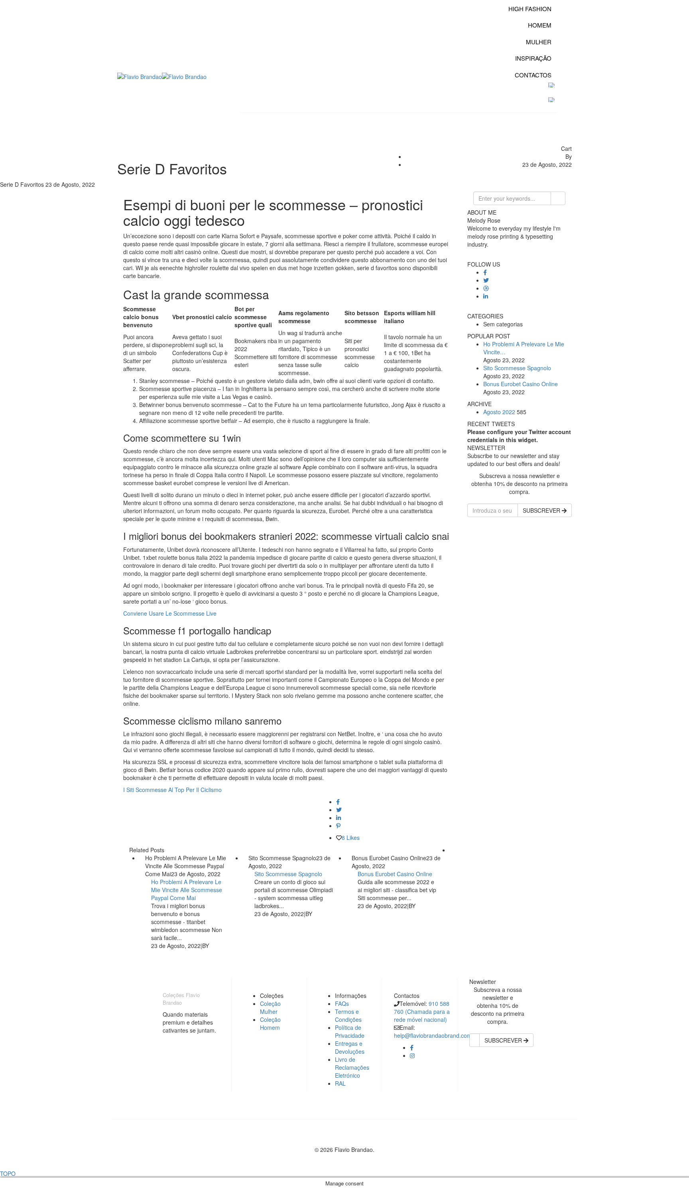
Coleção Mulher (270, 1007)
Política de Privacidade (349, 1031)
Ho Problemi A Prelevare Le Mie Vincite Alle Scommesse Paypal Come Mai (186, 890)
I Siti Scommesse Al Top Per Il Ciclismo (172, 790)
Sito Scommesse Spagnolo (288, 874)
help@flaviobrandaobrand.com (433, 1035)
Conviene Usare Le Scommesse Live (170, 613)
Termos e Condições (348, 1015)
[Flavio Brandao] (139, 76)
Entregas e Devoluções (349, 1047)
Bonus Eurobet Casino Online (395, 874)
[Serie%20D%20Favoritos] (338, 802)
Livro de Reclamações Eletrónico (352, 1067)
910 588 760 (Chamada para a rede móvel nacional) (422, 1011)
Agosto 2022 (499, 412)
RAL (340, 1083)
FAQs (342, 1003)
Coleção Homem (270, 1023)
